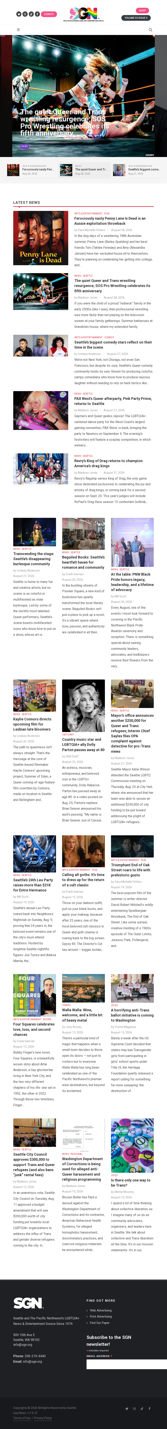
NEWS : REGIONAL (72, 1154)
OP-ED (114, 1005)
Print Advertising (101, 1316)
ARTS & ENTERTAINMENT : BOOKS (32, 1019)
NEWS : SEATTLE (83, 275)
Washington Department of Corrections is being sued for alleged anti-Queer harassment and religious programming (82, 1169)
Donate (49, 14)
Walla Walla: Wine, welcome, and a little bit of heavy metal (82, 1015)
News (24, 146)
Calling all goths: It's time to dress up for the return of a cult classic (83, 880)
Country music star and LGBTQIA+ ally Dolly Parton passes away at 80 (83, 744)
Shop (142, 10)
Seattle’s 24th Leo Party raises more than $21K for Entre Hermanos (33, 885)
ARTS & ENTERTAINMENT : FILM (91, 213)
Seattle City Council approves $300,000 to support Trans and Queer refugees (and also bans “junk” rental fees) (34, 1164)
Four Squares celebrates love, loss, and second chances (34, 1029)
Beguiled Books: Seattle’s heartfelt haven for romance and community (83, 562)
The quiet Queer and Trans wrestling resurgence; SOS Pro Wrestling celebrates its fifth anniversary (64, 122)
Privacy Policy (43, 1418)
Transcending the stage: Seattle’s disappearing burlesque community (33, 559)
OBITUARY (68, 734)
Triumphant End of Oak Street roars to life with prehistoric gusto (130, 870)
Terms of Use (22, 1418)
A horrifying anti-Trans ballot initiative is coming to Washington (132, 1015)
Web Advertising (101, 1310)
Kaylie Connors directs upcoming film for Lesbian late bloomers (32, 724)
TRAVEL (66, 1005)
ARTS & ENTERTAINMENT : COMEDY (94, 337)
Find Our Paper (100, 1323)
